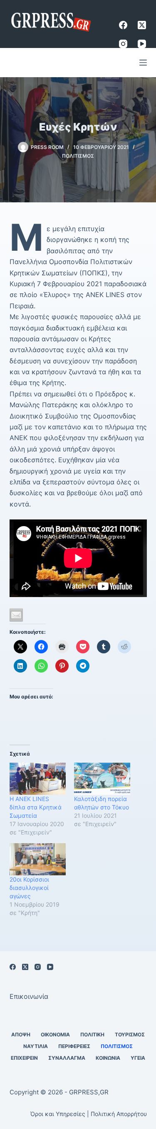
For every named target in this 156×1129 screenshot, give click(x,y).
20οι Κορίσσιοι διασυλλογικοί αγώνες (29, 888)
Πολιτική (92, 1034)
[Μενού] (143, 62)
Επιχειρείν (24, 1058)
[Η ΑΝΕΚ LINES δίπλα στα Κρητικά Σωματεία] (38, 779)
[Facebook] (123, 25)
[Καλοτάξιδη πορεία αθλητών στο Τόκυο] (102, 779)
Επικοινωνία (29, 996)
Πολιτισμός (78, 156)
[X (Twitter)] (142, 25)
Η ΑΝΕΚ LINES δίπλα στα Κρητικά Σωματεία (36, 807)
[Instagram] (123, 44)
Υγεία (138, 1058)
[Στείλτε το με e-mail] (16, 615)
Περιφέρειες (74, 1046)
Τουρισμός (130, 1034)
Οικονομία (55, 1034)
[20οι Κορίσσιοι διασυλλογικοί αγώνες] (38, 859)
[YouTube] (142, 44)
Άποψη (20, 1034)
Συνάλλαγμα (66, 1058)
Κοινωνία (108, 1058)
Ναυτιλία (35, 1046)
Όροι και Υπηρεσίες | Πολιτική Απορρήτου (88, 1113)
